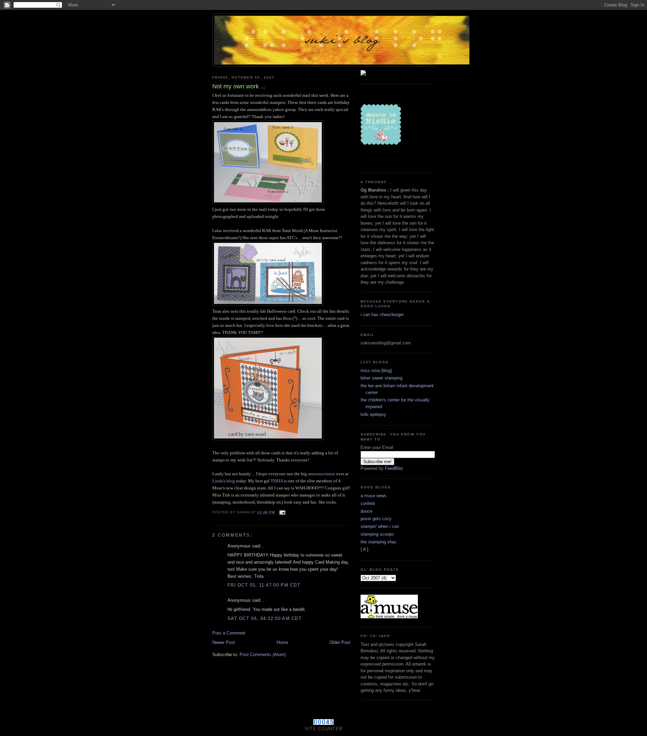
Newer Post (223, 642)
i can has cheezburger (382, 314)
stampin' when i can (380, 526)
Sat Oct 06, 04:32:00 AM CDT (264, 618)
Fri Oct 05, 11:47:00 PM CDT (263, 585)
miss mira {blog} (376, 370)
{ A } (364, 549)
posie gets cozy (376, 518)
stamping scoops (377, 534)
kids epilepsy (373, 414)
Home (282, 642)
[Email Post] (282, 512)
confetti (368, 503)
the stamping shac (379, 541)
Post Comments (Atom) (263, 654)
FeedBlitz (394, 468)
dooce (366, 511)
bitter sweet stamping (381, 377)
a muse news (374, 495)
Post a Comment (228, 632)
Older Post (340, 642)
